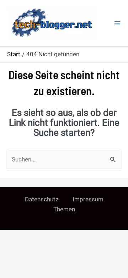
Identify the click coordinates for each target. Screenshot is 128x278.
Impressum (88, 199)
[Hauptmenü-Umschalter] (117, 23)
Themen (64, 209)
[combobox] (64, 159)
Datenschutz (41, 199)
